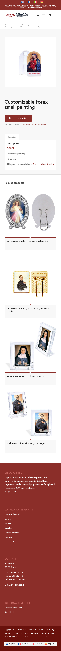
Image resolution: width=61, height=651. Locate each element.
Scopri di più (10, 491)
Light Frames (26, 124)
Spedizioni (9, 612)
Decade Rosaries (12, 532)
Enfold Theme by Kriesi (41, 637)
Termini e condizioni (13, 607)
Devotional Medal (12, 514)
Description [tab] (12, 137)
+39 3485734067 (17, 579)
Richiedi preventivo (18, 118)
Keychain (8, 519)
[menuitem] (37, 15)
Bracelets (8, 528)
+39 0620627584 (16, 576)
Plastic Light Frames (39, 124)
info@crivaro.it (17, 585)
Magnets (8, 537)
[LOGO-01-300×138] (25, 15)
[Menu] (43, 15)
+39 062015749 (15, 572)
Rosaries (8, 523)
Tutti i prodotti (11, 542)
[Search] (37, 15)
